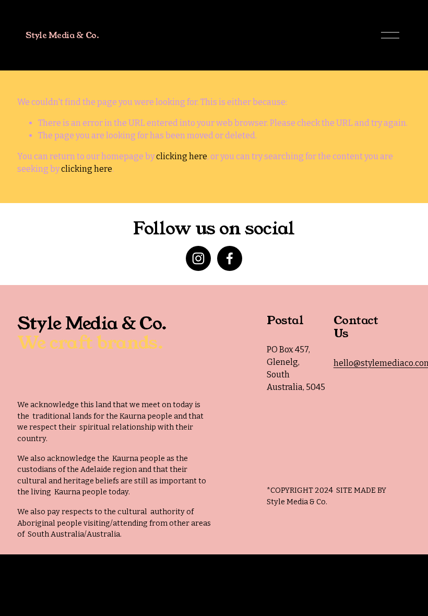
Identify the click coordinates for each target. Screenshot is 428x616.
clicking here (181, 156)
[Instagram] (198, 258)
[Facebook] (229, 258)
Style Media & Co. (62, 35)
